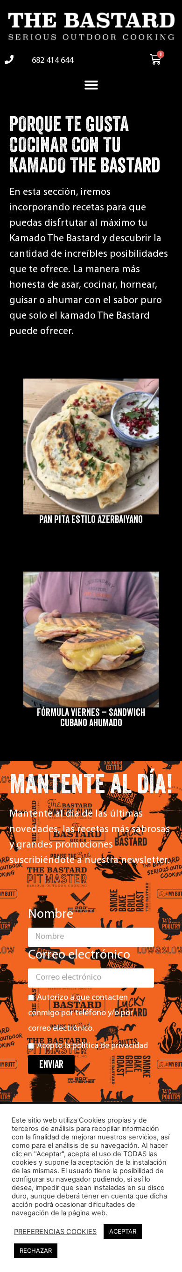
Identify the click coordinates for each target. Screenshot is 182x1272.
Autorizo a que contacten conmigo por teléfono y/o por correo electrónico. (80, 1013)
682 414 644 (52, 61)
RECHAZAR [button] (36, 1250)
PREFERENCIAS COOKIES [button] (55, 1231)
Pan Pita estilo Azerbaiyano (91, 519)
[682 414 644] (9, 59)
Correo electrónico (79, 955)
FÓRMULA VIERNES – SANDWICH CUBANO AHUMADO (91, 717)
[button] (91, 85)
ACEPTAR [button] (122, 1231)
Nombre (50, 914)
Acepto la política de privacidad (92, 1046)
